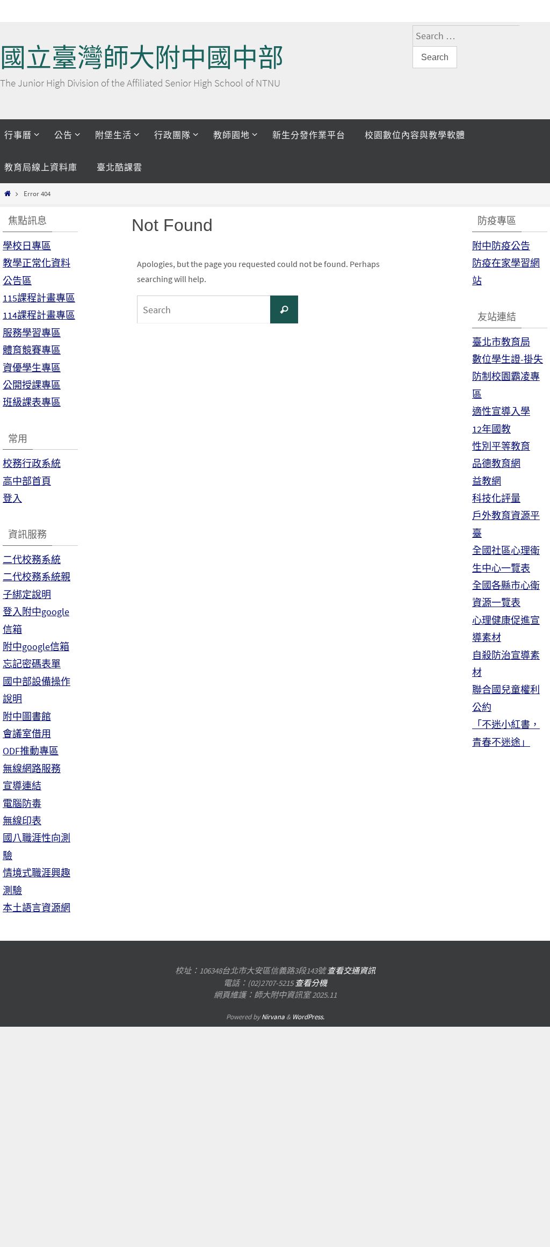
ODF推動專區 (31, 751)
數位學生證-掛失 (507, 359)
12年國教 (491, 429)
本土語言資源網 (36, 908)
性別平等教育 (501, 446)
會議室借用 (27, 733)
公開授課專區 (32, 385)
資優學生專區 (32, 368)
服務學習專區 (32, 333)
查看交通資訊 (351, 970)
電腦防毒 (22, 803)
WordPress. (308, 1016)
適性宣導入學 (501, 411)
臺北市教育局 (501, 342)
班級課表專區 (32, 402)
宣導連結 (22, 786)
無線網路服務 (32, 768)
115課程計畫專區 (39, 298)
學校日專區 (27, 246)
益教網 (486, 481)
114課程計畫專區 (39, 315)
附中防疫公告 (501, 246)
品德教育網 (496, 463)
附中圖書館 (27, 716)
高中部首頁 (27, 481)
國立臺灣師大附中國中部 (142, 58)
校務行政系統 (32, 463)
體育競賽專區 (32, 350)
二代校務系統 (32, 559)
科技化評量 (496, 498)
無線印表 (22, 820)
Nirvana (273, 1016)
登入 (12, 498)
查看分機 (311, 983)
